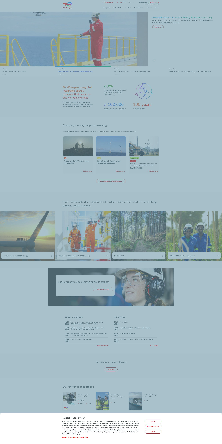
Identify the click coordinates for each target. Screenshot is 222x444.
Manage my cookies (153, 426)
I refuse (153, 431)
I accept (153, 421)
